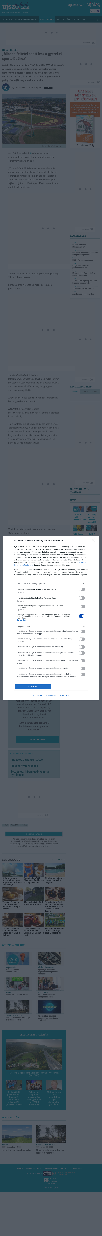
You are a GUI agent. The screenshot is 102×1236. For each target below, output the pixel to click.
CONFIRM (33, 686)
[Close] (94, 540)
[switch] (82, 589)
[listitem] (51, 583)
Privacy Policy (65, 695)
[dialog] (51, 618)
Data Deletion (37, 695)
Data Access (51, 695)
